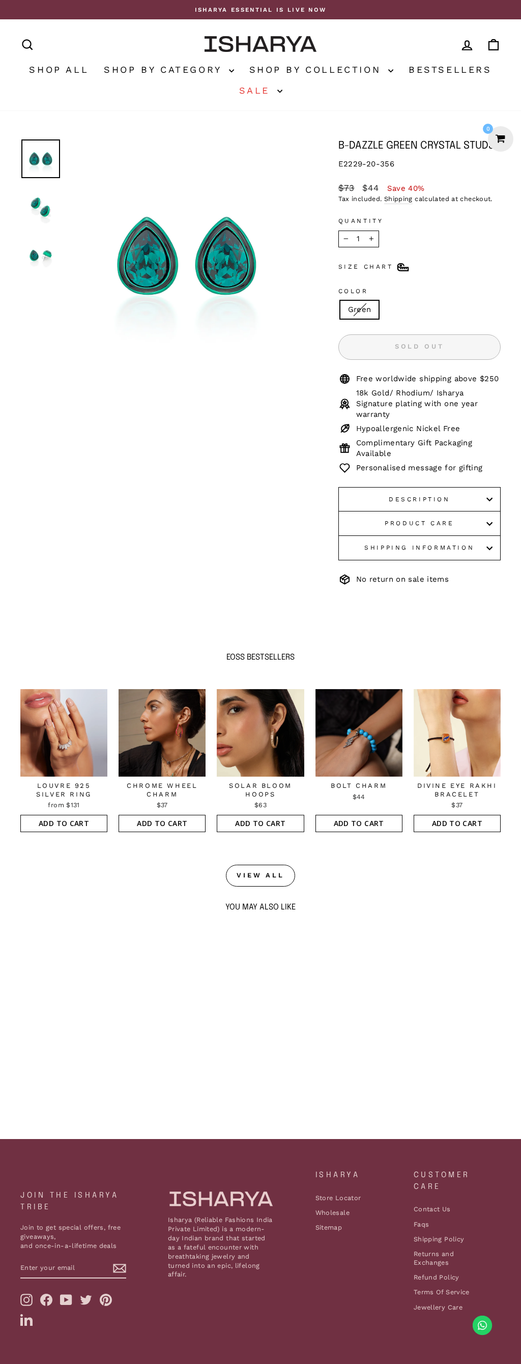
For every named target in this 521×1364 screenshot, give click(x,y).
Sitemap (328, 1227)
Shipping (398, 199)
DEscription (419, 499)
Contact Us (432, 1209)
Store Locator (338, 1198)
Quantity (361, 220)
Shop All (59, 69)
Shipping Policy (439, 1239)
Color (353, 291)
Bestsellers (450, 69)
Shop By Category (165, 69)
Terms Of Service (442, 1292)
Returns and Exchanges (434, 1258)
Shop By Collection (317, 69)
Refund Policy (436, 1277)
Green (359, 309)
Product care (419, 523)
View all (260, 875)
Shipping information (419, 547)
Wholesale (332, 1212)
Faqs (421, 1224)
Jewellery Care (438, 1307)
